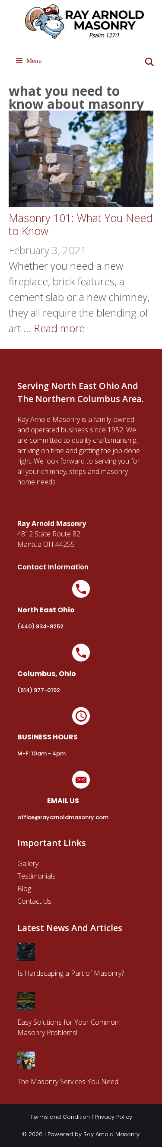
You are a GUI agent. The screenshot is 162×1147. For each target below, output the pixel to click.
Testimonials (36, 876)
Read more (59, 328)
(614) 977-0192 (38, 690)
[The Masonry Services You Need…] (26, 1064)
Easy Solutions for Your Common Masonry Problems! (68, 1027)
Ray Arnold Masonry (111, 1134)
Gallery (27, 863)
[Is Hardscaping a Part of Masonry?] (26, 956)
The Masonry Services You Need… (70, 1081)
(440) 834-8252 (40, 626)
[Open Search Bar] (149, 62)
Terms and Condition (60, 1117)
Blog (24, 888)
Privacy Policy (113, 1117)
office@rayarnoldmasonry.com (62, 817)
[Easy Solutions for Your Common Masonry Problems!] (26, 1005)
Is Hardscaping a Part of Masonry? (70, 973)
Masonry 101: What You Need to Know (80, 224)
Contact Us (34, 901)
